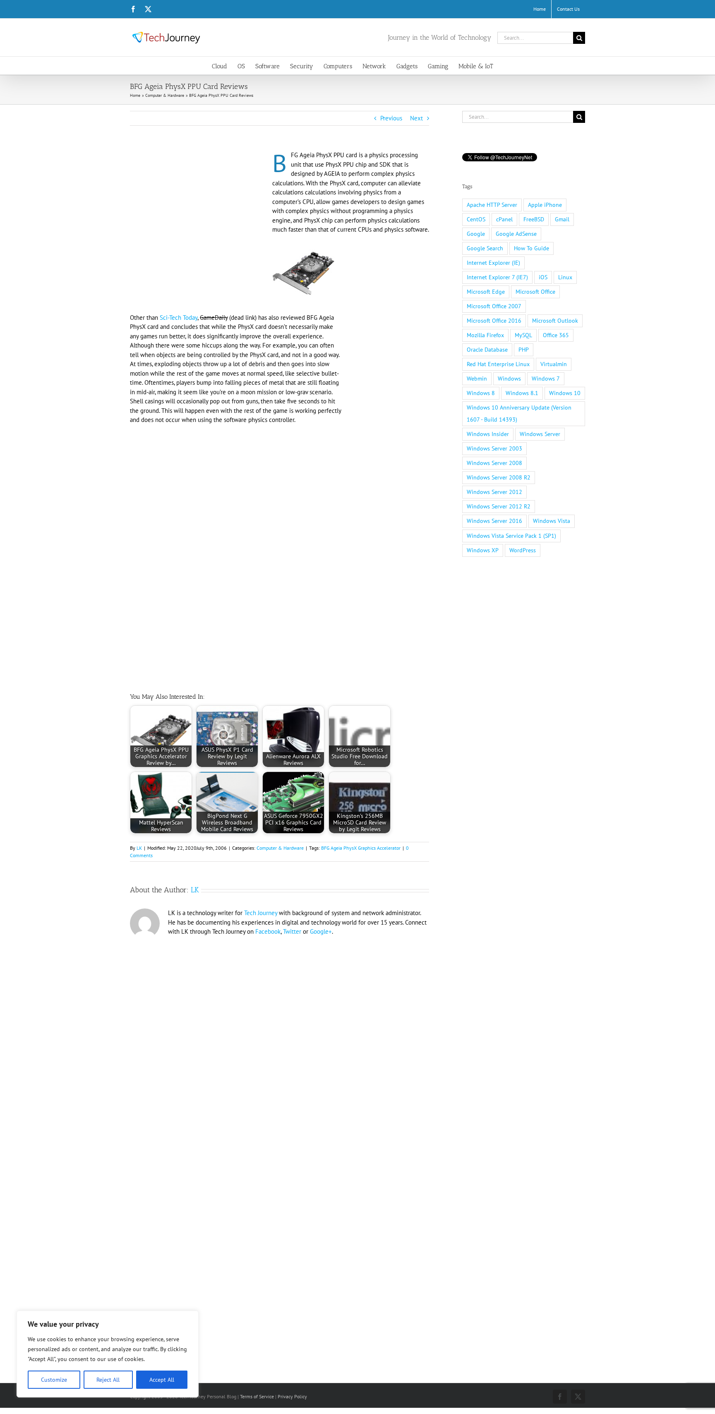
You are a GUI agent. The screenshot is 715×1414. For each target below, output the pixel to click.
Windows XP (483, 550)
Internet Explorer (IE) (493, 262)
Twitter (292, 931)
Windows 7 (546, 378)
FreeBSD (533, 219)
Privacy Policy (292, 1396)
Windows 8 (481, 393)
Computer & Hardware (280, 848)
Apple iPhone (545, 205)
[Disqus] (279, 1053)
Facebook (268, 931)
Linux (565, 277)
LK (139, 848)
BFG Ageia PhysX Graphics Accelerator (361, 848)
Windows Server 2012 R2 (498, 506)
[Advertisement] (199, 212)
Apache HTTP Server (492, 205)
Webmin (477, 378)
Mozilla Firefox (485, 335)
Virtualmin (553, 364)
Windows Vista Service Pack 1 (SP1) (511, 535)
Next (416, 118)
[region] (108, 1354)
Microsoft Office (535, 291)
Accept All (161, 1379)
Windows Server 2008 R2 (498, 477)
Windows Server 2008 (494, 463)
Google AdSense (516, 233)
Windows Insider (488, 434)
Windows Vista (551, 521)
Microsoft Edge (486, 291)
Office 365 (556, 335)
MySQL (523, 335)
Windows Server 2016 (494, 521)
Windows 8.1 (522, 393)
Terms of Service (257, 1396)
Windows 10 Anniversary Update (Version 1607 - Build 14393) (519, 413)
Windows (509, 378)
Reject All (108, 1379)
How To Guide (531, 248)
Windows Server (540, 434)
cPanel (504, 219)
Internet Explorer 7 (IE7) (497, 277)
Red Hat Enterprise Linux (498, 364)
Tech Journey (260, 913)
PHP (523, 349)
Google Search (485, 248)
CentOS (476, 219)
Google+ (321, 931)
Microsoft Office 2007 (494, 306)
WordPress (522, 550)
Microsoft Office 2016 (494, 320)
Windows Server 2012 (494, 492)
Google (476, 233)
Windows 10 (565, 393)
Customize (54, 1379)
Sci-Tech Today (178, 317)
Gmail (562, 219)
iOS (543, 277)
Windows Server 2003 (494, 448)
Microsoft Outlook (555, 320)
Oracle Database (487, 349)
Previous (391, 118)
